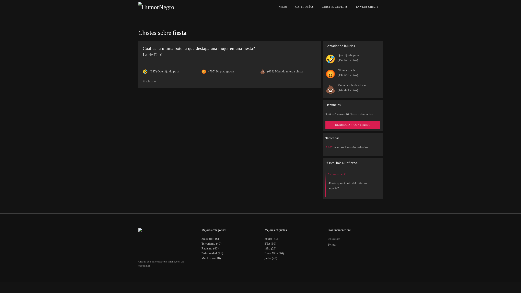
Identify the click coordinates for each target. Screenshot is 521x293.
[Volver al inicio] (165, 7)
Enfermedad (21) (212, 253)
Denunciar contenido (353, 125)
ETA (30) (270, 243)
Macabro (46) (210, 238)
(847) (164, 71)
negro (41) (271, 238)
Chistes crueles (335, 6)
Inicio (282, 6)
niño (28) (270, 248)
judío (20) (271, 258)
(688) (285, 71)
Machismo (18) (211, 258)
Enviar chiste (367, 6)
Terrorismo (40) (211, 243)
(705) (221, 71)
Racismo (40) (210, 248)
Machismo (149, 81)
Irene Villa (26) (274, 253)
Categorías (304, 6)
